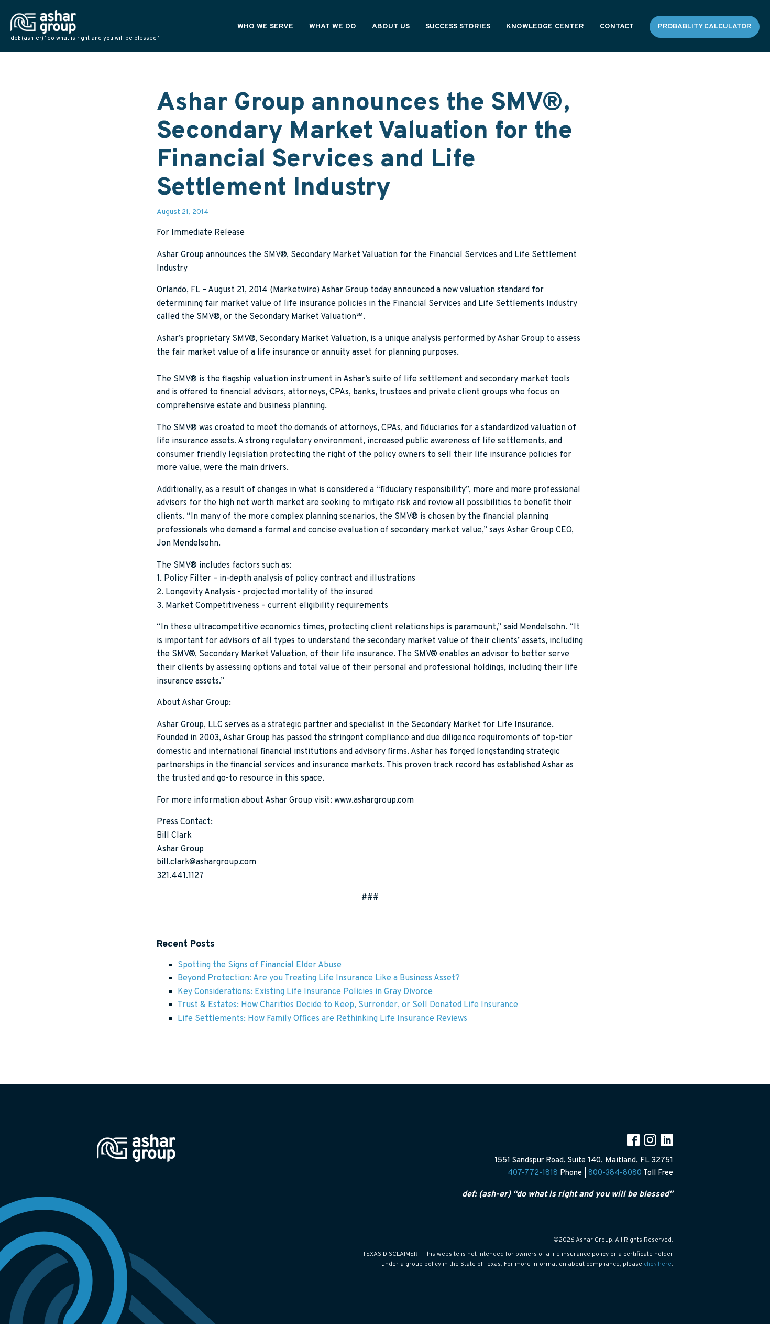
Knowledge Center (545, 26)
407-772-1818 (533, 1173)
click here (658, 1264)
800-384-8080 (615, 1173)
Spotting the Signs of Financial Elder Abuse (260, 965)
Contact (617, 26)
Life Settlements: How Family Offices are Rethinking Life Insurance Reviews (322, 1018)
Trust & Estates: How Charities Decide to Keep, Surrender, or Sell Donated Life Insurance (348, 1005)
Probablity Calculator (704, 26)
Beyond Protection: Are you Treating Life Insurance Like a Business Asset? (319, 978)
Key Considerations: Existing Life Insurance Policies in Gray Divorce (305, 992)
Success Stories (457, 26)
